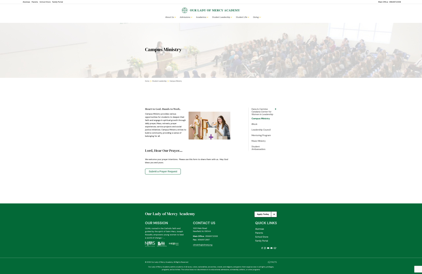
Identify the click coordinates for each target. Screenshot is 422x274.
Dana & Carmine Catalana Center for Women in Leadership (262, 112)
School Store (45, 2)
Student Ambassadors (258, 147)
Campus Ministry (261, 118)
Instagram (265, 248)
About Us (169, 17)
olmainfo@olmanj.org (202, 244)
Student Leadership (221, 17)
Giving (256, 17)
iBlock (254, 124)
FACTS (275, 248)
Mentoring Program (261, 135)
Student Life (242, 17)
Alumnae (26, 2)
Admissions (185, 17)
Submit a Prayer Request (163, 171)
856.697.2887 (204, 239)
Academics (201, 17)
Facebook (262, 248)
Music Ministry (259, 141)
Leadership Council (261, 129)
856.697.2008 (395, 2)
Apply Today (263, 214)
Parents (35, 2)
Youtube (268, 248)
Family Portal (57, 2)
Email (271, 248)
